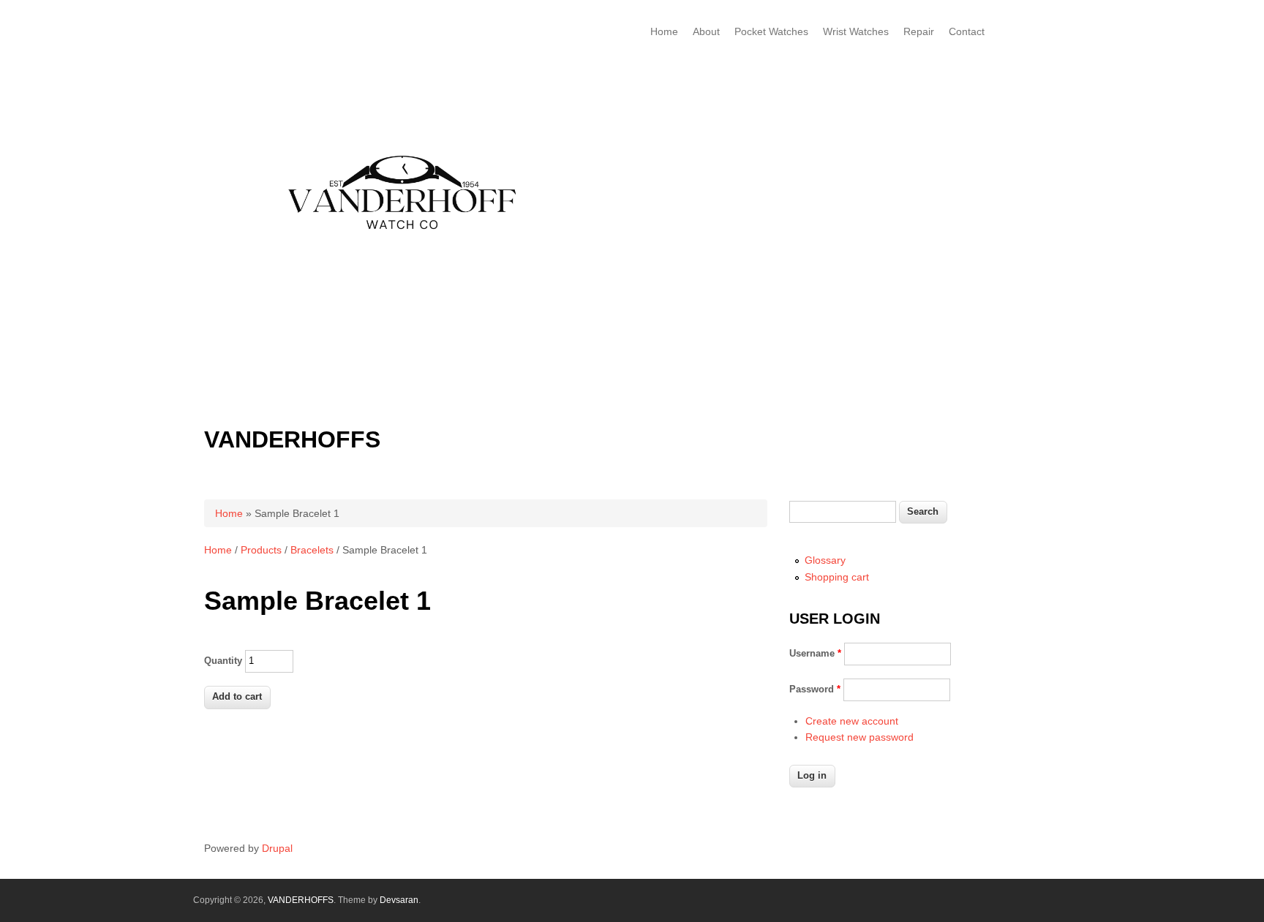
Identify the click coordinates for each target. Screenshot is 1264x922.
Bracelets (312, 550)
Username (815, 653)
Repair (918, 31)
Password (814, 689)
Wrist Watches (856, 31)
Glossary (825, 560)
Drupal (277, 848)
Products (261, 550)
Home (664, 31)
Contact (967, 31)
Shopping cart (837, 577)
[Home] (407, 413)
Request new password (859, 737)
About (706, 31)
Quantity (223, 660)
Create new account (851, 721)
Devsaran (399, 900)
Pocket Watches (771, 31)
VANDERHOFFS (292, 439)
